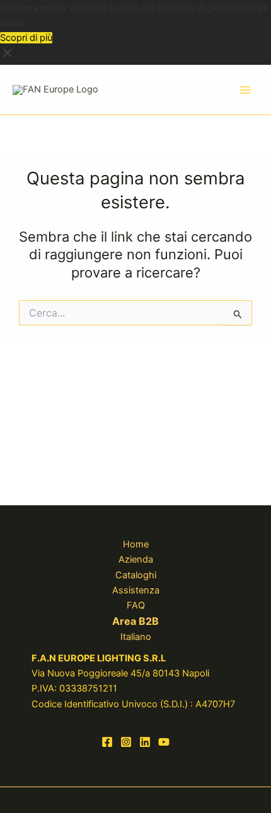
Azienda (135, 559)
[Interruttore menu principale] (245, 90)
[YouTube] (164, 742)
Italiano (135, 636)
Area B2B (135, 621)
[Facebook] (107, 742)
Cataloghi (135, 575)
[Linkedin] (145, 742)
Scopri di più (26, 37)
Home (136, 544)
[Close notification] (7, 57)
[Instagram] (126, 742)
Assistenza (135, 590)
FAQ (136, 605)
